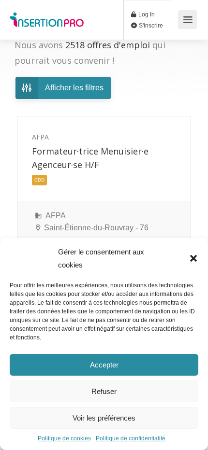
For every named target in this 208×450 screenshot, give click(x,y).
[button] (193, 258)
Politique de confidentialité (130, 438)
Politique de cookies (64, 438)
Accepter (104, 365)
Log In (146, 14)
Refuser (104, 391)
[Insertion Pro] (47, 15)
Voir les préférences (104, 418)
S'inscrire (150, 25)
